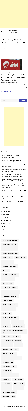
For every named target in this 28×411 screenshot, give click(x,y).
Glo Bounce (6, 322)
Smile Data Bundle (18, 383)
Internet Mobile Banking (7, 220)
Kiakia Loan (18, 345)
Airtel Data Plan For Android (10, 253)
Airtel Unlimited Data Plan (9, 266)
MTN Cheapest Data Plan (9, 366)
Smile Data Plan (7, 388)
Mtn (19, 358)
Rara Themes (16, 406)
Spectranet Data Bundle (9, 392)
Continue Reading (5, 91)
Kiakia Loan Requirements (9, 353)
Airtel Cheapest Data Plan (9, 249)
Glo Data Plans (5, 217)
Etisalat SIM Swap (7, 300)
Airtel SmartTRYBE (20, 257)
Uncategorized (5, 229)
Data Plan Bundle (13, 31)
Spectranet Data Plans (9, 396)
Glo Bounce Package (18, 322)
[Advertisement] (14, 14)
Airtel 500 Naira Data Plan (9, 244)
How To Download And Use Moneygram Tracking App (13, 331)
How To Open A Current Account (11, 336)
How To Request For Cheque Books (12, 340)
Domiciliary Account (8, 279)
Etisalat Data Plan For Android (11, 292)
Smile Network (18, 388)
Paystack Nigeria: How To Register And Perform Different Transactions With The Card (13, 196)
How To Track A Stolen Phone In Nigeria (13, 201)
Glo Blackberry (7, 313)
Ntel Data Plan (6, 383)
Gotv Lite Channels (18, 326)
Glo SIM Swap (6, 326)
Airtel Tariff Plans (7, 262)
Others (3, 226)
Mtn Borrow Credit (8, 362)
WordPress (14, 408)
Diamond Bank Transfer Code (10, 274)
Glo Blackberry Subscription (10, 317)
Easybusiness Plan (7, 283)
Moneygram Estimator (8, 358)
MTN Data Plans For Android (10, 375)
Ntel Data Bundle (18, 379)
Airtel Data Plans (5, 72)
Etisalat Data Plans (6, 214)
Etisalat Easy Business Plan (10, 296)
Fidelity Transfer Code (8, 309)
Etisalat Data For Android (9, 287)
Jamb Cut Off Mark (7, 345)
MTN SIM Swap (6, 379)
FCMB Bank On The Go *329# (9, 304)
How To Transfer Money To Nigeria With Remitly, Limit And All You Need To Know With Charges (13, 185)
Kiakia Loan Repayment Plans (10, 349)
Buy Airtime (5, 270)
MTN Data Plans (5, 223)
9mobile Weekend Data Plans (10, 240)
